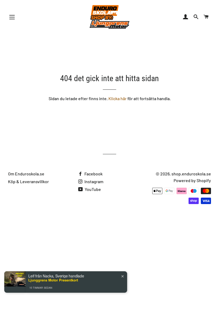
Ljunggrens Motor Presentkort (53, 280)
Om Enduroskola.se (26, 173)
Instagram (93, 181)
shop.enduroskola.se (191, 173)
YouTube (92, 189)
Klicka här (117, 98)
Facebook (93, 173)
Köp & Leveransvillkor (28, 181)
